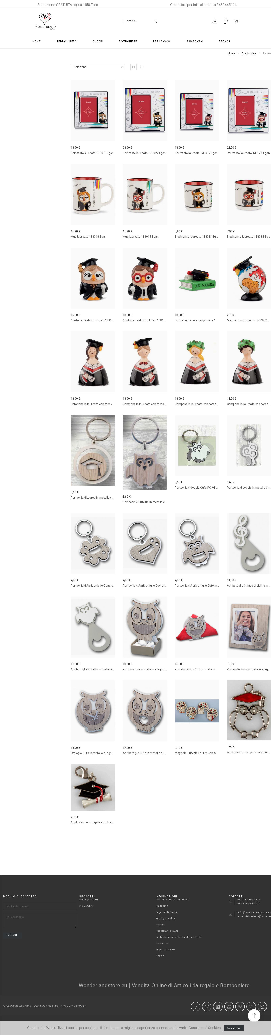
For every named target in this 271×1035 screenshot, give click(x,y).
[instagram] (262, 1006)
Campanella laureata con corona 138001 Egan (205, 404)
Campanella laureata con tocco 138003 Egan (100, 404)
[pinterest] (240, 1006)
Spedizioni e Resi (167, 930)
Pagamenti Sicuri (166, 912)
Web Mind (52, 1006)
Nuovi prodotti (88, 899)
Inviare (12, 935)
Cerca (153, 21)
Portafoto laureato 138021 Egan (248, 153)
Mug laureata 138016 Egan (89, 236)
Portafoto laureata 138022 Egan (144, 153)
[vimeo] (251, 1006)
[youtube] (229, 1006)
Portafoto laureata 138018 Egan (92, 153)
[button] (87, 450)
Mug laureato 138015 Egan (141, 236)
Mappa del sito (165, 949)
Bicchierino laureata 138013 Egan (197, 236)
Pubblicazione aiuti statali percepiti (178, 937)
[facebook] (195, 1006)
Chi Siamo (162, 905)
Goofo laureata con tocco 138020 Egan (96, 320)
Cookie (160, 924)
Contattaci (162, 943)
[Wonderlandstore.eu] (45, 21)
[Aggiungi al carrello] (99, 450)
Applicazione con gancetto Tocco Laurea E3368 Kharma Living (112, 822)
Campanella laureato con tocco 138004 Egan (152, 404)
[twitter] (206, 1006)
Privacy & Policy (166, 918)
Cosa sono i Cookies (205, 1028)
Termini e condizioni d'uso (172, 899)
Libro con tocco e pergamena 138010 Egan (203, 320)
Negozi (160, 955)
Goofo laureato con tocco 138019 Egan (148, 320)
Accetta (233, 1027)
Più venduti (86, 905)
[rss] (218, 1006)
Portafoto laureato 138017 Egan (196, 153)
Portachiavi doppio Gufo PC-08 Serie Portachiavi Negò (210, 487)
